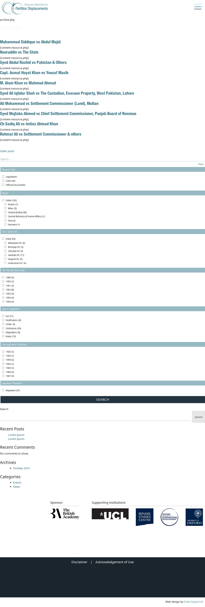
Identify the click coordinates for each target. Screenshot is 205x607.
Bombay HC (15, 246)
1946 (10, 371)
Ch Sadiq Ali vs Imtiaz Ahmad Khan (29, 123)
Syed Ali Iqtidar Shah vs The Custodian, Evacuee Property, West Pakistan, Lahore (67, 93)
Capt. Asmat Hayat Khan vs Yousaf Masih (34, 72)
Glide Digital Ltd (193, 601)
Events (17, 482)
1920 (10, 351)
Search (4, 409)
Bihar (12, 208)
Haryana (14, 224)
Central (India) (17, 212)
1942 (10, 363)
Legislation (11, 176)
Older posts (7, 151)
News (16, 486)
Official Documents (15, 184)
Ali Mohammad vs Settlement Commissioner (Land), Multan (49, 103)
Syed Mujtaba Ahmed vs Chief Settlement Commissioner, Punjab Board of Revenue (68, 113)
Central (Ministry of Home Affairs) (26, 216)
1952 (10, 289)
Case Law (10, 180)
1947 (10, 375)
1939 (10, 359)
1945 (10, 367)
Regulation (13, 332)
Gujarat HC (15, 259)
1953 (10, 293)
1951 (10, 285)
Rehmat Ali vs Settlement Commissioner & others (40, 134)
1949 (10, 277)
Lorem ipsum (16, 435)
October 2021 (21, 468)
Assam (13, 204)
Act (9, 316)
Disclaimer (79, 562)
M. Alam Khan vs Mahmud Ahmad (28, 82)
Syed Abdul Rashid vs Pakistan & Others (33, 62)
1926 (10, 355)
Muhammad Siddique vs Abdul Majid (30, 41)
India (11, 200)
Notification (13, 320)
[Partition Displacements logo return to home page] (25, 8)
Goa (11, 220)
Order (10, 324)
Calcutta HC (15, 250)
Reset (201, 164)
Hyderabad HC (17, 263)
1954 (10, 297)
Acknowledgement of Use (114, 562)
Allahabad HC (16, 242)
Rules (11, 336)
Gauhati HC (16, 254)
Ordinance (13, 328)
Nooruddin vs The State (19, 52)
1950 (10, 281)
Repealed (13, 390)
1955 (10, 301)
